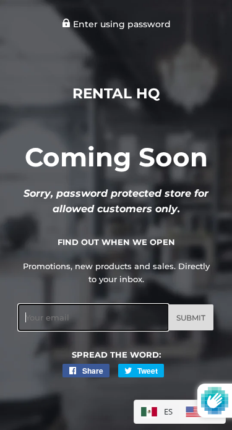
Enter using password (121, 24)
